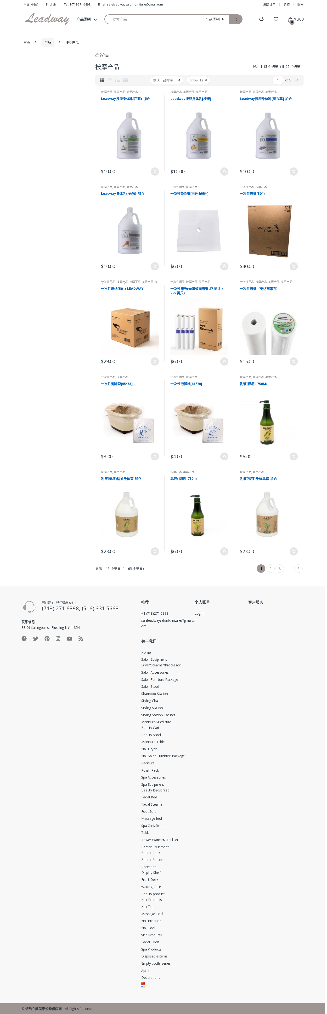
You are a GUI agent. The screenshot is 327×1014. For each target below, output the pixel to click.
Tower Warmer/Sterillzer (159, 839)
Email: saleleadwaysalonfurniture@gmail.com (130, 4)
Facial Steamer (152, 804)
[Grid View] (102, 80)
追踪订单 (269, 4)
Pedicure (147, 763)
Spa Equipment (152, 784)
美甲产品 (132, 92)
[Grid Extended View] (110, 80)
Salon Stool (149, 686)
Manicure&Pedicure (156, 722)
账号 (300, 4)
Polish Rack (149, 770)
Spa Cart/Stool (152, 825)
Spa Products (151, 949)
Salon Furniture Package (159, 679)
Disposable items (154, 956)
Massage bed (151, 818)
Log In (199, 613)
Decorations (150, 977)
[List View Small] (125, 80)
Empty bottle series (155, 963)
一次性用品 (177, 187)
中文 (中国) (30, 4)
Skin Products (151, 935)
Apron (145, 970)
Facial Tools (150, 942)
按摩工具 (135, 282)
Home (146, 652)
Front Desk (149, 879)
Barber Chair (150, 852)
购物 (286, 4)
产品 (48, 42)
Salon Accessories (155, 672)
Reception (149, 867)
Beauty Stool (151, 735)
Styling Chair (150, 700)
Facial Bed (149, 797)
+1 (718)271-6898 (154, 613)
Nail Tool (148, 928)
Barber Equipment (155, 847)
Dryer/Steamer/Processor (160, 665)
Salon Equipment (154, 659)
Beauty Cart (150, 727)
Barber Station (152, 859)
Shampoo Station (154, 693)
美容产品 (119, 92)
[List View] (117, 80)
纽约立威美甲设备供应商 (43, 1008)
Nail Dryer (149, 749)
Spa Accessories (153, 777)
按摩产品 (106, 92)
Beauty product (153, 894)
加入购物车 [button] (154, 171)
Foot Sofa (149, 811)
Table (145, 832)
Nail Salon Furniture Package (163, 756)
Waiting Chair (151, 886)
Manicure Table (153, 741)
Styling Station (152, 707)
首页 (26, 42)
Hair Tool (148, 906)
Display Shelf (151, 872)
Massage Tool (152, 913)
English (51, 4)
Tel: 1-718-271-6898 (77, 4)
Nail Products (151, 920)
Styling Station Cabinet (158, 715)
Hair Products (151, 899)
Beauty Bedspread (155, 790)
